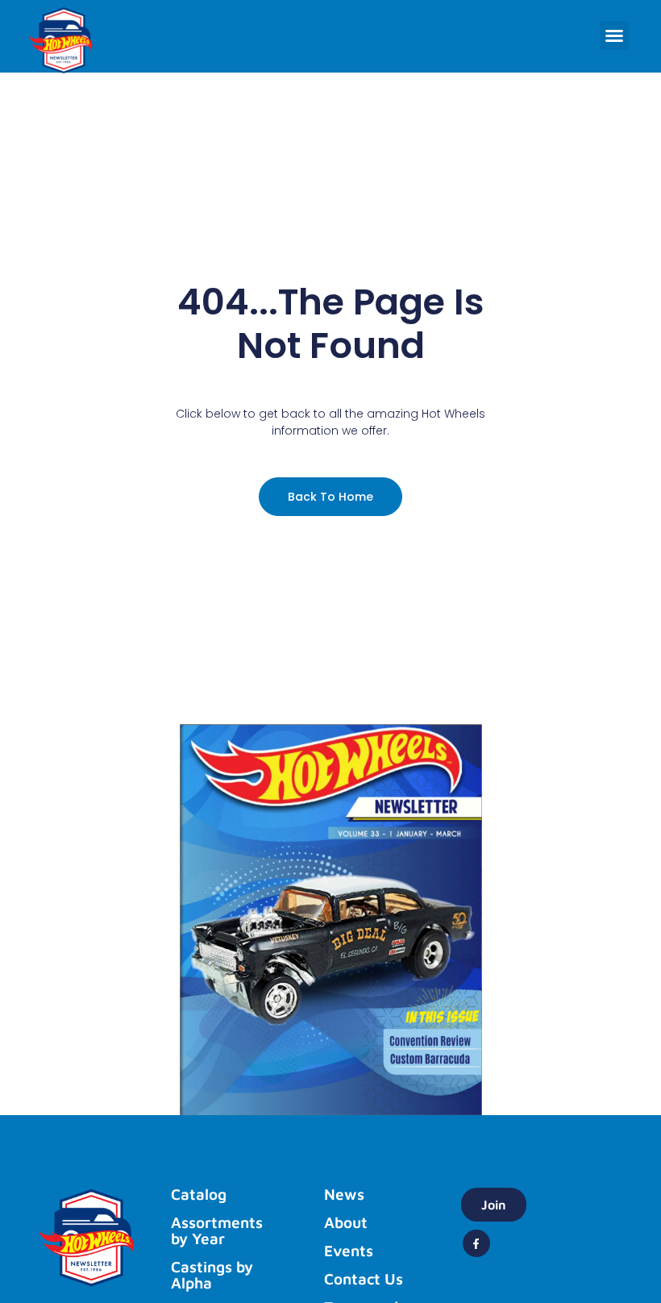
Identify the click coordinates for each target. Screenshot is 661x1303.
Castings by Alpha (212, 1275)
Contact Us (363, 1279)
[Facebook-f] (476, 1243)
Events (348, 1251)
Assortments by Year (217, 1230)
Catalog (199, 1194)
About (346, 1222)
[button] (614, 35)
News (344, 1194)
